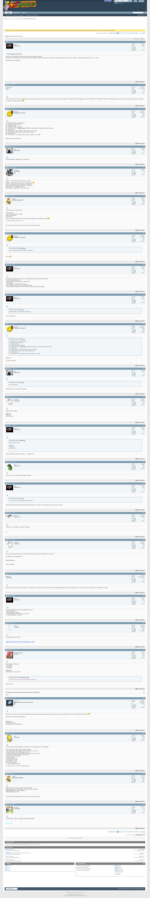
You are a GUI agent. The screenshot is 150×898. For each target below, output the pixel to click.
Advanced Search (141, 14)
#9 (143, 294)
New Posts (7, 15)
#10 (143, 323)
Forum (8, 12)
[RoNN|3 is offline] (9, 516)
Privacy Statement (138, 888)
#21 (143, 649)
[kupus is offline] (9, 467)
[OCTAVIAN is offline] (9, 172)
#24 (143, 773)
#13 (143, 425)
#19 (143, 595)
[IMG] (116, 868)
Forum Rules (118, 874)
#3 (143, 108)
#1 (143, 41)
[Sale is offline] (9, 738)
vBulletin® (75, 894)
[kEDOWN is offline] (9, 402)
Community (20, 15)
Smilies (116, 867)
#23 (143, 733)
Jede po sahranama (10, 859)
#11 (143, 368)
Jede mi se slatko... (10, 856)
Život (13, 18)
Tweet (8, 867)
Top (144, 834)
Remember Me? (119, 3)
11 (126, 33)
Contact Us (120, 888)
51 (128, 33)
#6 (143, 195)
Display (141, 38)
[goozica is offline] (9, 627)
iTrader (24, 12)
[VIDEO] (116, 870)
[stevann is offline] (9, 113)
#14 (143, 461)
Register (141, 1)
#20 (143, 622)
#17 (143, 539)
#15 (143, 483)
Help (135, 1)
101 (131, 33)
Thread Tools (135, 38)
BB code (116, 865)
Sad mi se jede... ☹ (10, 849)
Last (142, 33)
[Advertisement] (75, 24)
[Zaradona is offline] (9, 809)
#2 (143, 84)
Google (9, 870)
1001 (136, 33)
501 (133, 33)
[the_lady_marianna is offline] (9, 655)
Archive (131, 888)
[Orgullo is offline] (8, 201)
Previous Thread (71, 838)
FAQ (12, 15)
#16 (143, 512)
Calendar (15, 15)
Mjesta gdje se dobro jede (15, 36)
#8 (143, 264)
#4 (143, 146)
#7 (143, 233)
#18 (143, 573)
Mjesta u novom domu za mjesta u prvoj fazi (20, 852)
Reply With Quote (140, 81)
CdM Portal (126, 888)
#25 (143, 804)
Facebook (9, 865)
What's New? (16, 12)
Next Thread (79, 838)
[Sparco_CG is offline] (9, 703)
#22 (143, 698)
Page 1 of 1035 (113, 33)
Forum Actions (28, 15)
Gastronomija (19, 18)
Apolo (7, 694)
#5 (143, 167)
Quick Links (35, 15)
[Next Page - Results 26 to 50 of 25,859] (140, 33)
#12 (143, 396)
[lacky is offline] (9, 150)
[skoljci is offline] (9, 46)
